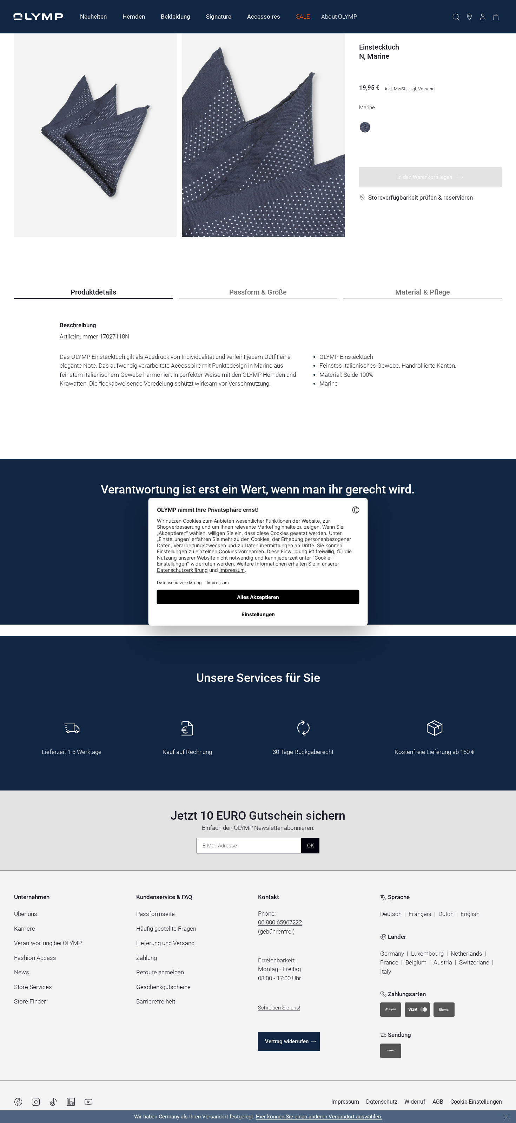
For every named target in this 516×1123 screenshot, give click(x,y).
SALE (303, 16)
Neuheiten (93, 16)
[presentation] (258, 370)
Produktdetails (93, 292)
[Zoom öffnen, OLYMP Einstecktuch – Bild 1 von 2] (95, 135)
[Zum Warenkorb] (496, 17)
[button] (391, 914)
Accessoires (263, 16)
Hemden (134, 16)
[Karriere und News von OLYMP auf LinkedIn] (71, 1102)
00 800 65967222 (280, 922)
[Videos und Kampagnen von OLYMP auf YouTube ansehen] (88, 1102)
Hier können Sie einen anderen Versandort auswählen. (319, 1117)
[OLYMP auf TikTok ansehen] (53, 1102)
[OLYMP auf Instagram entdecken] (36, 1102)
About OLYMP (339, 16)
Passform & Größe (258, 292)
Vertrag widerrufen (287, 1041)
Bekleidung (175, 16)
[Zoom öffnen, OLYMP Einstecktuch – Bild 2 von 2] (263, 135)
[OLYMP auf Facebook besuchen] (18, 1102)
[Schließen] (506, 1117)
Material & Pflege (422, 292)
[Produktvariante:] (365, 127)
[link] (392, 954)
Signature (218, 16)
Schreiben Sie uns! (279, 1008)
